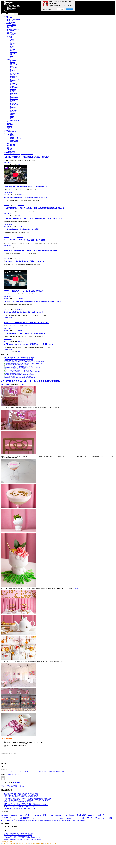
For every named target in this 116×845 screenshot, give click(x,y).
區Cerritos (12, 70)
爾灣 (59, 771)
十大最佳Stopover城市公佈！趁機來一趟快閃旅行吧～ (13, 786)
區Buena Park (13, 67)
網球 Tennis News (11, 145)
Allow (69, 9)
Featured (66, 815)
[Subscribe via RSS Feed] (8, 843)
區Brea (11, 66)
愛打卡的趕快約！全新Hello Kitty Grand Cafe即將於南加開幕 (30, 381)
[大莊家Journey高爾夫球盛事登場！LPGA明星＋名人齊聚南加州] (19, 374)
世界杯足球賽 (10, 134)
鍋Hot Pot (9, 127)
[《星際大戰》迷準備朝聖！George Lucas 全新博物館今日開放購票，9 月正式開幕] (23, 363)
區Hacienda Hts (14, 84)
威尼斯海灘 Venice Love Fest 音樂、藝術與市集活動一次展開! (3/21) (28, 344)
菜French (12, 43)
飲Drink (9, 123)
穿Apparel (40, 820)
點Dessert (9, 128)
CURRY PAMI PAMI (5, 384)
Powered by (45, 9)
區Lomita (12, 91)
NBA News (12, 144)
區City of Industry (14, 73)
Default (30, 815)
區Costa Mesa (13, 74)
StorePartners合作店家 (9, 152)
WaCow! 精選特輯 (81, 818)
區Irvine (12, 86)
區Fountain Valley (14, 79)
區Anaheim (12, 62)
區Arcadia (12, 63)
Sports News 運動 (8, 133)
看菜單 (76, 588)
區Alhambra (13, 60)
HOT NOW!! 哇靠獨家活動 (13, 29)
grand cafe (6, 771)
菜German (12, 45)
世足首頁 (12, 136)
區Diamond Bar (14, 76)
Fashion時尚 (57, 815)
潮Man (24, 820)
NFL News (9, 148)
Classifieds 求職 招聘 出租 (10, 131)
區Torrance (12, 113)
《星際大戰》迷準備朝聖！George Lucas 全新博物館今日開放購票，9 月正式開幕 (33, 219)
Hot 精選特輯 (7, 130)
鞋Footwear (82, 820)
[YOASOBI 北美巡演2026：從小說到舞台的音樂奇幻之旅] (17, 370)
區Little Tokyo (13, 90)
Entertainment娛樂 (40, 815)
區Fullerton (13, 80)
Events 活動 (6, 27)
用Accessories (34, 820)
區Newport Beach (14, 99)
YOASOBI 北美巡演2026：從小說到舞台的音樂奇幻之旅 (23, 291)
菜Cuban (12, 42)
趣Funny (72, 820)
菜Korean (12, 49)
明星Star (21, 820)
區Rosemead (13, 103)
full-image (89, 815)
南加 (48, 771)
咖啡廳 (50, 771)
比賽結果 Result (14, 140)
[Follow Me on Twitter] (22, 843)
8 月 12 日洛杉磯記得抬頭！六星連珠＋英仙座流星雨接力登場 (25, 197)
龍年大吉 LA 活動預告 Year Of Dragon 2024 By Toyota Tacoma (18, 154)
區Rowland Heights (14, 104)
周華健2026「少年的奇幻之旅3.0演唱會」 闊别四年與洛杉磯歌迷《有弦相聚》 (31, 250)
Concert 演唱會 (10, 30)
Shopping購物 (31, 818)
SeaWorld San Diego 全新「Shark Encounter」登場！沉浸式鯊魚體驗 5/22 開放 (32, 301)
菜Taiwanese (13, 54)
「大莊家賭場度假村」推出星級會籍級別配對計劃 (21, 229)
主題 (45, 771)
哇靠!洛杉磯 (5, 842)
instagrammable (17, 771)
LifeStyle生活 (105, 815)
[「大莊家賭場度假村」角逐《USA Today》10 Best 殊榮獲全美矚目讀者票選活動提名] (24, 361)
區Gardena (12, 82)
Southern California (39, 771)
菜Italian (12, 46)
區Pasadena (13, 101)
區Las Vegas (13, 89)
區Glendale (12, 83)
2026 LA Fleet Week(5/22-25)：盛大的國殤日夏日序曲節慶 (24, 240)
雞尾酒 (62, 771)
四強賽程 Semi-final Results (16, 138)
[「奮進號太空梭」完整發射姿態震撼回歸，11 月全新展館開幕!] (18, 359)
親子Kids (53, 820)
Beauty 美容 (11, 815)
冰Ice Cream (10, 124)
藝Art (50, 820)
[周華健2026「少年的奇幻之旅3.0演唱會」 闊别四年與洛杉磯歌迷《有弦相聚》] (22, 367)
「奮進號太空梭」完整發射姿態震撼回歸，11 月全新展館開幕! (25, 187)
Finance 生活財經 (8, 149)
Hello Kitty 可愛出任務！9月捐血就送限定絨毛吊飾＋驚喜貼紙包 (26, 157)
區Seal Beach (13, 110)
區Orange (12, 100)
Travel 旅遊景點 (67, 818)
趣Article (67, 820)
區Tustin (12, 114)
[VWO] (49, 9)
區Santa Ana (13, 107)
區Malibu (12, 94)
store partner (51, 818)
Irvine (23, 771)
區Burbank (12, 69)
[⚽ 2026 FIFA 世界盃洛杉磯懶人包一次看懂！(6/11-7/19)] (17, 369)
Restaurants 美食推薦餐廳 (19, 818)
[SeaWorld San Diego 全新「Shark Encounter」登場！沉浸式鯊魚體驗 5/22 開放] (23, 371)
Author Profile (16, 782)
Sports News (38, 818)
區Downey (12, 77)
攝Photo (11, 820)
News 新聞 (5, 818)
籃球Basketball (10, 143)
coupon (16, 815)
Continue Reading (8, 162)
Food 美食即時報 (8, 32)
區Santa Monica (14, 109)
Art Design (3, 815)
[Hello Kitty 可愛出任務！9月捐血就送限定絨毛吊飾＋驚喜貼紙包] (19, 357)
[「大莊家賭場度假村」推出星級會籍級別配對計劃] (16, 364)
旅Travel (16, 820)
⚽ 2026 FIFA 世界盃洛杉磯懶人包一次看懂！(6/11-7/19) (24, 261)
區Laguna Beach (14, 87)
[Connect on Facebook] (36, 843)
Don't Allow (60, 9)
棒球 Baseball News (11, 147)
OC (26, 771)
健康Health (100, 818)
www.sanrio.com (10, 746)
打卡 (54, 771)
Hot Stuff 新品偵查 (11, 33)
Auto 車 (6, 815)
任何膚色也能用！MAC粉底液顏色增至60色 (11, 785)
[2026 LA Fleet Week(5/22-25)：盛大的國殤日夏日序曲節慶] (18, 366)
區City (8, 59)
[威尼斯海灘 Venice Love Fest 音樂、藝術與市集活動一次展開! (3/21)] (20, 377)
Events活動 (50, 815)
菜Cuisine (9, 36)
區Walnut (12, 117)
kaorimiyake (6, 164)
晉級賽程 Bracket (14, 137)
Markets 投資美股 (11, 151)
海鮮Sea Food (13, 52)
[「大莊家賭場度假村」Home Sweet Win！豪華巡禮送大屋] (17, 376)
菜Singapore (13, 53)
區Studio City (13, 111)
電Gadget (77, 820)
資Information (60, 820)
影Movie (7, 820)
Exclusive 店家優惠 (11, 25)
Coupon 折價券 (7, 23)
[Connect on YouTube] (49, 843)
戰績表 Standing (14, 141)
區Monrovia (13, 96)
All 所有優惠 (10, 26)
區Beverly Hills (13, 64)
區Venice (12, 116)
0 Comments (21, 164)
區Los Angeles (13, 93)
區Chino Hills (13, 72)
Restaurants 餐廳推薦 (9, 35)
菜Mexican (12, 50)
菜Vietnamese (13, 57)
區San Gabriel (13, 106)
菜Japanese (13, 47)
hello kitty (11, 771)
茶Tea (8, 121)
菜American (13, 37)
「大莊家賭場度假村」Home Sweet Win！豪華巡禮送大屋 (24, 333)
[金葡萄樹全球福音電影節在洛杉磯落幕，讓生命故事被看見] (18, 373)
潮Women (28, 820)
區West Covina (13, 118)
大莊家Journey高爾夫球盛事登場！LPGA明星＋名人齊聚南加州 (26, 323)
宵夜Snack (9, 126)
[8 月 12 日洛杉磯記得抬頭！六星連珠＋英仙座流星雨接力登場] (18, 360)
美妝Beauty (46, 820)
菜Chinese (12, 40)
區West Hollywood (14, 120)
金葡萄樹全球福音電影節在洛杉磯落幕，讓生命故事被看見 (24, 312)
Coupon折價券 (22, 815)
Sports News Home (44, 818)
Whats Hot (16, 774)
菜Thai (11, 56)
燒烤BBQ (12, 39)
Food (71, 815)
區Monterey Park (14, 97)
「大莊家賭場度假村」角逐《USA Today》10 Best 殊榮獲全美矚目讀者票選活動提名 (34, 208)
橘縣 (57, 771)
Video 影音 (74, 818)
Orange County (30, 771)
